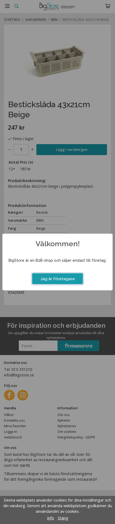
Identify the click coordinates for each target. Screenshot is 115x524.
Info (50, 518)
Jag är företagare (57, 278)
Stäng (63, 518)
